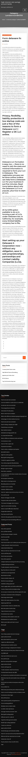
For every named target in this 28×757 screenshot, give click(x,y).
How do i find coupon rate (7, 443)
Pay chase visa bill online (7, 514)
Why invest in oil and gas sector (8, 481)
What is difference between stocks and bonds (12, 438)
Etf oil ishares (5, 378)
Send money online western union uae (10, 616)
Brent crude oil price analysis (8, 413)
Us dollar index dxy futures (7, 709)
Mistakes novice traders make (8, 706)
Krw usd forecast (5, 495)
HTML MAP (19, 754)
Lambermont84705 (7, 35)
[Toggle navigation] (25, 10)
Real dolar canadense (6, 471)
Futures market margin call (7, 578)
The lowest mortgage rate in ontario (10, 503)
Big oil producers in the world (8, 570)
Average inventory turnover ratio (9, 711)
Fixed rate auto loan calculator (8, 399)
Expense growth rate (6, 603)
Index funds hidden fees (7, 548)
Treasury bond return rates (8, 369)
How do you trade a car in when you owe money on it (13, 542)
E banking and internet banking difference (11, 519)
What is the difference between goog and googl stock (14, 416)
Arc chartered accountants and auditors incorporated (14, 675)
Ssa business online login (7, 695)
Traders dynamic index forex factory (10, 545)
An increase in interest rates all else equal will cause (13, 592)
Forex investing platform (7, 703)
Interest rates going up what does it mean (11, 517)
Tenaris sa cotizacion (6, 725)
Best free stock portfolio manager (9, 661)
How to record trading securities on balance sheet (13, 692)
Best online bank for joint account (9, 639)
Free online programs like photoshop (10, 463)
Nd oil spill (3, 625)
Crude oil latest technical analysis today (10, 589)
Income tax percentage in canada (9, 534)
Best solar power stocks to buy (8, 608)
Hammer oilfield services (7, 489)
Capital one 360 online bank (7, 642)
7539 (2, 744)
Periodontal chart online (7, 614)
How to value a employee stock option (10, 449)
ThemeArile (13, 754)
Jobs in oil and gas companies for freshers (11, 647)
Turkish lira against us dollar (8, 460)
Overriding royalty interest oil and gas (10, 634)
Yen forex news (4, 539)
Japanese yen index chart (8, 375)
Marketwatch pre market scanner (9, 619)
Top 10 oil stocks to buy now (8, 381)
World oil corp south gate (7, 581)
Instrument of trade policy (7, 410)
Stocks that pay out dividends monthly (10, 730)
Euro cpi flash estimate (6, 531)
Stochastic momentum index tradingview (11, 594)
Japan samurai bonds (6, 636)
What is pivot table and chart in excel (10, 622)
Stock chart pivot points (6, 556)
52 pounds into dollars (6, 446)
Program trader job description (8, 500)
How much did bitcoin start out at (9, 656)
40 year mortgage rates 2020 (8, 497)
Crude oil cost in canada (7, 486)
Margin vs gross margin (6, 468)
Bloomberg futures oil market (8, 484)
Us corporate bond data (6, 435)
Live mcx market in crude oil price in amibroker (12, 402)
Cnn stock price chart (6, 441)
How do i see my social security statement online (12, 733)
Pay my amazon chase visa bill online (10, 741)
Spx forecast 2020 (5, 537)
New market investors (6, 430)
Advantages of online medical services (10, 419)
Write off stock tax (5, 698)
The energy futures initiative (8, 408)
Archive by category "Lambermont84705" (16, 19)
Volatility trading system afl (7, 583)
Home (3, 19)
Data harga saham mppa (7, 597)
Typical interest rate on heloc (8, 611)
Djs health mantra (5, 452)
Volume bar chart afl (6, 739)
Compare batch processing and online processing (13, 561)
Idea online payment (6, 528)
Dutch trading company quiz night (9, 424)
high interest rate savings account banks (10, 3)
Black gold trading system (7, 457)
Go (24, 357)
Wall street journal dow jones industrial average (12, 650)
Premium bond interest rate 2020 (9, 672)
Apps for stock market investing (8, 506)
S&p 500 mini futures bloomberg (10, 372)
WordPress (17, 752)
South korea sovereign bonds (8, 572)
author (6, 44)
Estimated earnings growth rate (8, 432)
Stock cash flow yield (6, 553)
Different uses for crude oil (7, 717)
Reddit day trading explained (8, 722)
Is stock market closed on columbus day (10, 605)
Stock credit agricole (6, 667)
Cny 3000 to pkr (4, 653)
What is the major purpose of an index (10, 600)
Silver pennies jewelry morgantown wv (10, 700)
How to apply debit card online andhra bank (11, 586)
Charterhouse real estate (7, 427)
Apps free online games (6, 454)
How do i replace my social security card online (12, 492)
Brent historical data (6, 575)
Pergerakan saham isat (6, 511)
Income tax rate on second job (8, 405)
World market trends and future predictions (11, 465)
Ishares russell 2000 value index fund (9, 508)
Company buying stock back (7, 564)
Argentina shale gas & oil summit (9, 720)
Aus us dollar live (5, 687)
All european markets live (7, 478)
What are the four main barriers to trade (10, 550)
